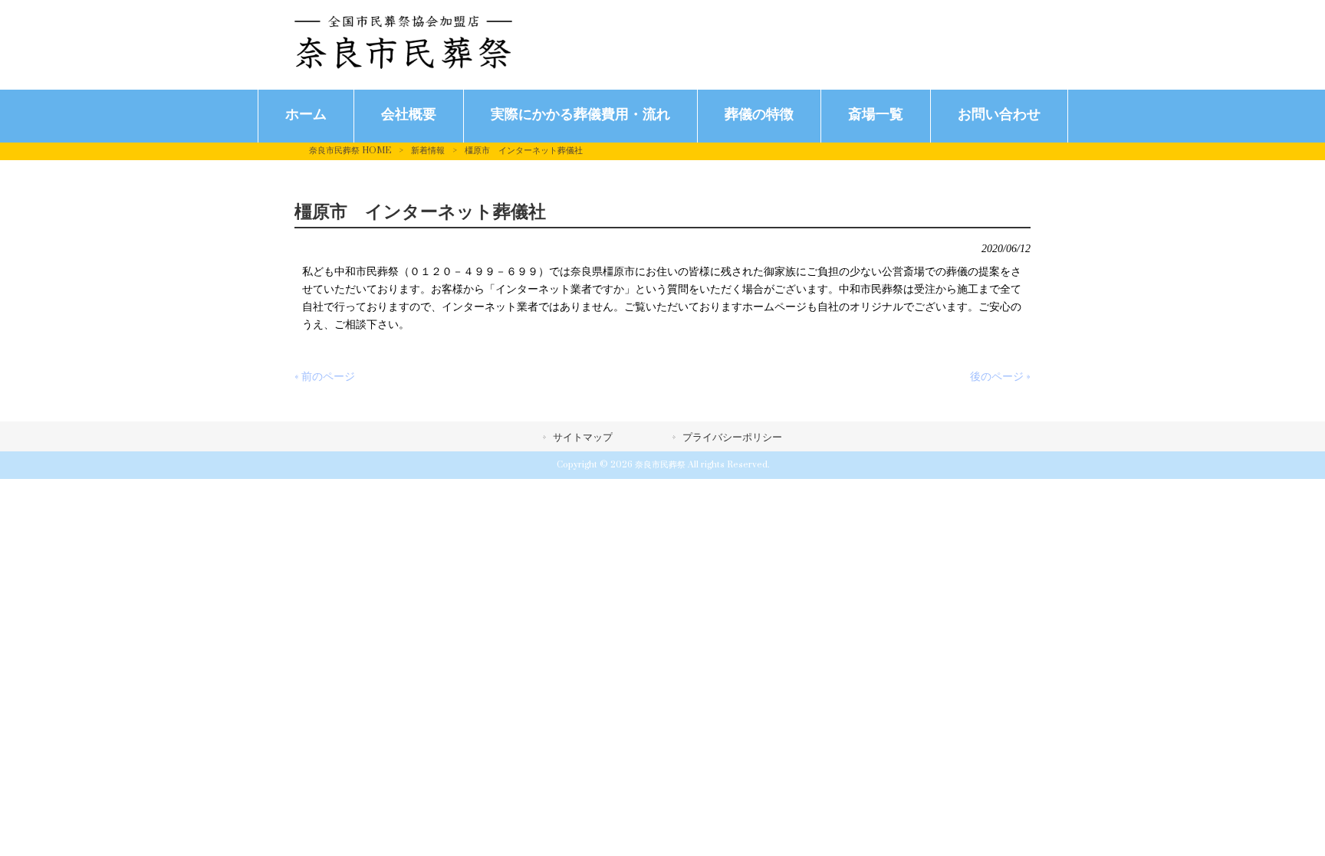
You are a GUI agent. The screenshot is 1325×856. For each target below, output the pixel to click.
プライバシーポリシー (732, 437)
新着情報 (428, 150)
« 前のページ (324, 376)
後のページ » (1000, 376)
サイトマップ (583, 437)
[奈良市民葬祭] (403, 65)
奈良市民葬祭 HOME (350, 150)
